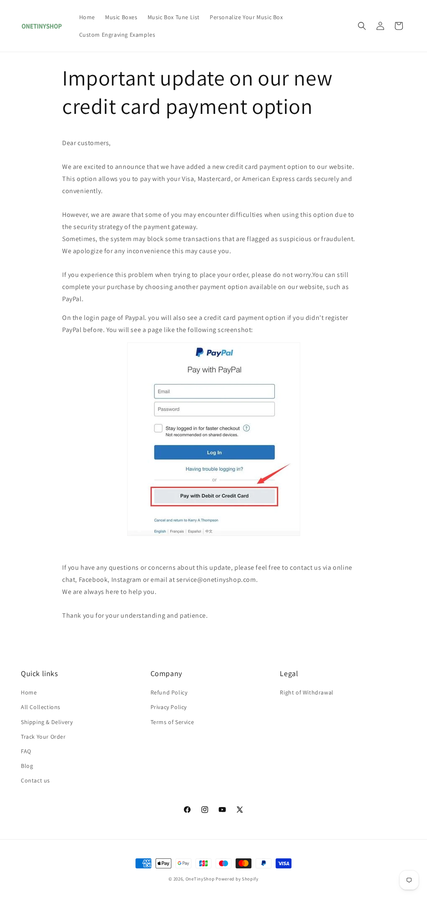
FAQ (26, 751)
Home (29, 692)
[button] (362, 26)
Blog (27, 766)
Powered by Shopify (237, 879)
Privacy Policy (169, 707)
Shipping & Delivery (47, 722)
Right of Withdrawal (306, 692)
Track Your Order (43, 736)
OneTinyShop (200, 879)
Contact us (35, 780)
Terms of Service (172, 722)
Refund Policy (169, 692)
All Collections (40, 707)
